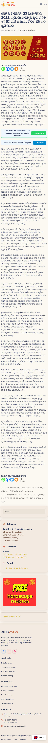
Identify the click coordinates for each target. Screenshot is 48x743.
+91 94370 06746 (10, 722)
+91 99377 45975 (10, 720)
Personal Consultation (9, 686)
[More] (16, 69)
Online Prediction (7, 699)
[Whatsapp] (3, 69)
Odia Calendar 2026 (11, 616)
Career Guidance (7, 691)
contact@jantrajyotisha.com (15, 568)
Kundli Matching (7, 676)
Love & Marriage (7, 695)
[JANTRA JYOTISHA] (8, 4)
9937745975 (8, 554)
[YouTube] (9, 651)
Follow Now (39, 133)
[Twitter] (12, 69)
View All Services (7, 703)
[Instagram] (15, 651)
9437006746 (21, 554)
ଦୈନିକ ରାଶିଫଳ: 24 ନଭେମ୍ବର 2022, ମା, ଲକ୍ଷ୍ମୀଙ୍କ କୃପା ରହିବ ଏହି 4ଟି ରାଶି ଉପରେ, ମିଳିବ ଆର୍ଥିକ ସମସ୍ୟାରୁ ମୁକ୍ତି (23, 498)
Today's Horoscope (8, 667)
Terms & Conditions (19, 740)
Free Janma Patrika (8, 671)
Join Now (40, 142)
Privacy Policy (6, 740)
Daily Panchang (7, 663)
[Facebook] (8, 69)
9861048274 (8, 557)
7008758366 (20, 557)
